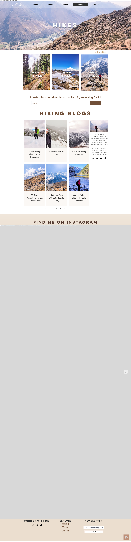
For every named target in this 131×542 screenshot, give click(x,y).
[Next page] (68, 209)
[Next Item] (126, 372)
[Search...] (95, 103)
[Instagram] (16, 4)
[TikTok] (20, 4)
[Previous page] (45, 209)
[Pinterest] (13, 4)
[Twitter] (101, 158)
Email (85, 524)
